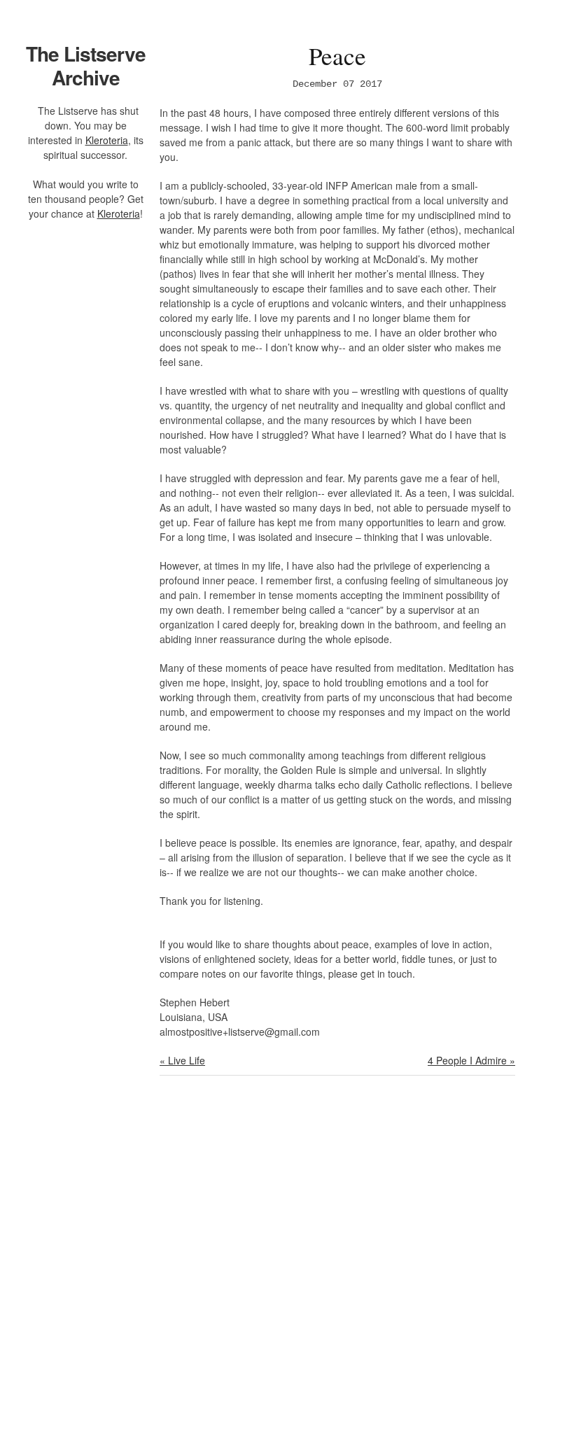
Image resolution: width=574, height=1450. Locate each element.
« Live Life (182, 1060)
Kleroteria (106, 140)
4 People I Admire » (471, 1060)
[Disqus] (337, 1272)
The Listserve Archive (86, 65)
